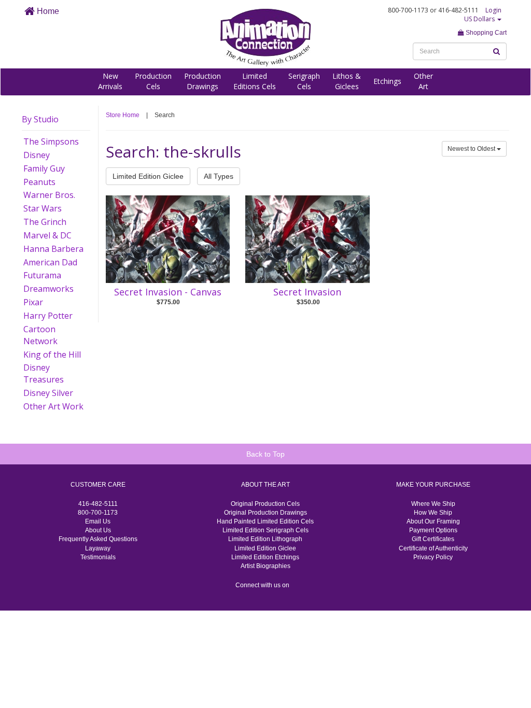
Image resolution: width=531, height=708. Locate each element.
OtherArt (423, 81)
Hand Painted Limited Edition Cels (265, 521)
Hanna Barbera (53, 248)
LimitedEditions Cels (254, 81)
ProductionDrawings (202, 81)
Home (47, 11)
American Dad (50, 262)
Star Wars (42, 208)
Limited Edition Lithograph (265, 539)
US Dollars (480, 19)
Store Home (122, 115)
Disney (36, 155)
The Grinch (44, 222)
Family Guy (44, 168)
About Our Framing (433, 521)
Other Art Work (53, 406)
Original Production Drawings (265, 512)
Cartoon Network (40, 335)
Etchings (387, 81)
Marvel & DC (47, 235)
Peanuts (39, 182)
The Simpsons (51, 141)
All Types (218, 176)
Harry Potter (48, 315)
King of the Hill (52, 354)
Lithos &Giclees (346, 81)
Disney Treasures (43, 373)
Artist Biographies (265, 566)
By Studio (40, 119)
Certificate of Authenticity (433, 548)
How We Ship (433, 512)
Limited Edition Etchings (265, 557)
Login (493, 10)
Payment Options (433, 530)
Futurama (42, 275)
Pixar (33, 302)
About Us (98, 530)
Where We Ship (433, 503)
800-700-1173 (98, 512)
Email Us (97, 521)
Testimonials (98, 557)
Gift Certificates (433, 539)
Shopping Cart (485, 32)
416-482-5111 (98, 503)
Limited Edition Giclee (148, 176)
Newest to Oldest (472, 148)
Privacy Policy (433, 557)
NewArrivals (110, 81)
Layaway (97, 548)
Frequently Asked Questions (98, 539)
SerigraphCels (304, 81)
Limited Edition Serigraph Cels (265, 530)
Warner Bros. (49, 195)
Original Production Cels (265, 503)
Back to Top (265, 454)
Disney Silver (48, 393)
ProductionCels (153, 81)
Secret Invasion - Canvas (167, 292)
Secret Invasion (307, 292)
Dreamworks (48, 288)
